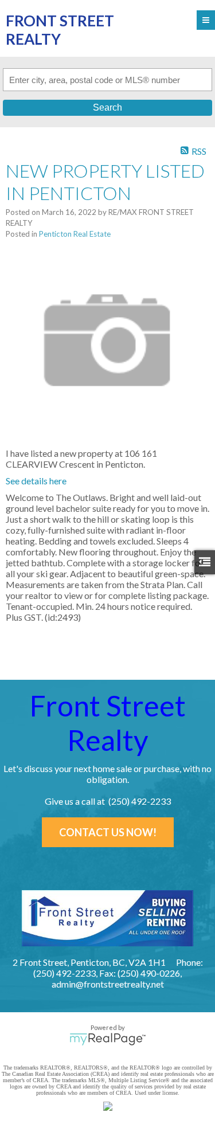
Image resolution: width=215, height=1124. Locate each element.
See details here (36, 480)
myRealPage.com (107, 1039)
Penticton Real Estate (75, 233)
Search (107, 107)
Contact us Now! (108, 832)
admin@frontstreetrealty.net (108, 983)
